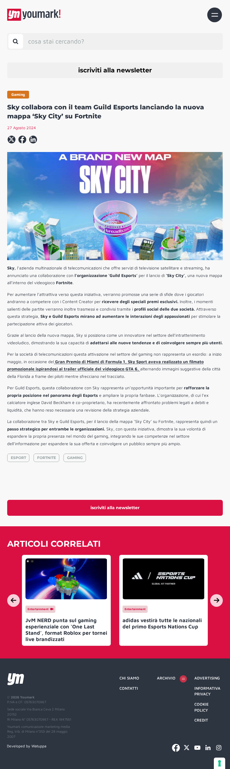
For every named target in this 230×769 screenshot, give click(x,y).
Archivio (166, 678)
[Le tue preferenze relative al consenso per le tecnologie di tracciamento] (219, 763)
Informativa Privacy (207, 691)
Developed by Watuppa (26, 746)
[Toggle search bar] (15, 41)
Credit (201, 720)
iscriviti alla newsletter (115, 70)
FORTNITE (46, 457)
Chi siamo (129, 678)
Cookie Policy (201, 707)
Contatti (128, 688)
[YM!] (33, 15)
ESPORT (18, 457)
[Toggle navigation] (214, 15)
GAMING (75, 457)
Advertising (207, 678)
